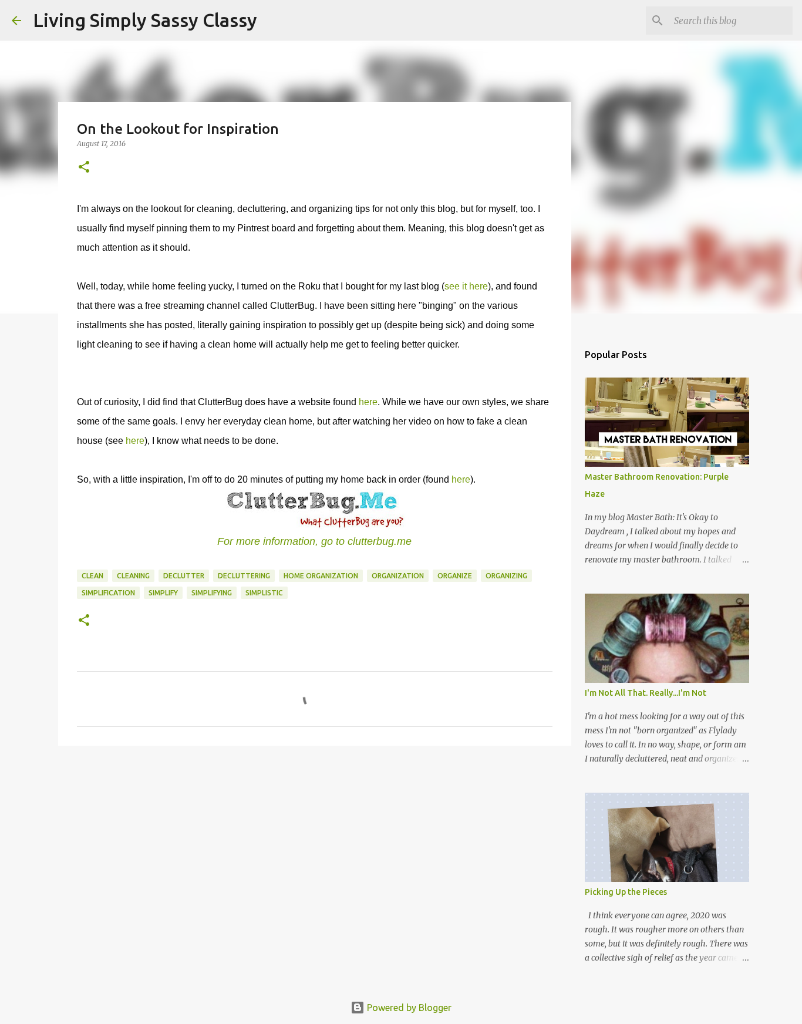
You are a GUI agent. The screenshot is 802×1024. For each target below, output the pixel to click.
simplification (108, 593)
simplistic (264, 593)
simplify (163, 593)
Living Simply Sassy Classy (145, 20)
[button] (84, 168)
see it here (466, 286)
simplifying (211, 593)
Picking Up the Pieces (626, 892)
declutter (183, 576)
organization (398, 576)
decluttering (244, 576)
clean (92, 576)
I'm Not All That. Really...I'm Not (645, 693)
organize (454, 576)
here (368, 402)
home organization (321, 576)
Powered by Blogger (408, 1007)
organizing (506, 576)
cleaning (133, 576)
